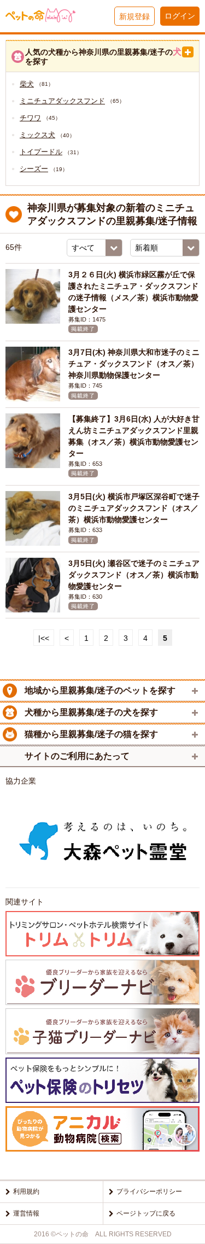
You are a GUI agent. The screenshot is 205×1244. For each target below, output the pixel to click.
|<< (43, 638)
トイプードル (41, 152)
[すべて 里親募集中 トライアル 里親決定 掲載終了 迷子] (94, 247)
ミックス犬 (37, 135)
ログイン (180, 15)
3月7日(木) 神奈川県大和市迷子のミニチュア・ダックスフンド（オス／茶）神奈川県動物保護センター (134, 363)
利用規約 (26, 1191)
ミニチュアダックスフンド (62, 101)
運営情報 (26, 1213)
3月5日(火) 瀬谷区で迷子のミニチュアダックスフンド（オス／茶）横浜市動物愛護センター (134, 575)
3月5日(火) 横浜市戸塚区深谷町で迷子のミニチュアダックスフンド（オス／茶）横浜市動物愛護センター (134, 508)
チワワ (30, 118)
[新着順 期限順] (165, 247)
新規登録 (134, 16)
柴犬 (27, 84)
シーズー (34, 169)
